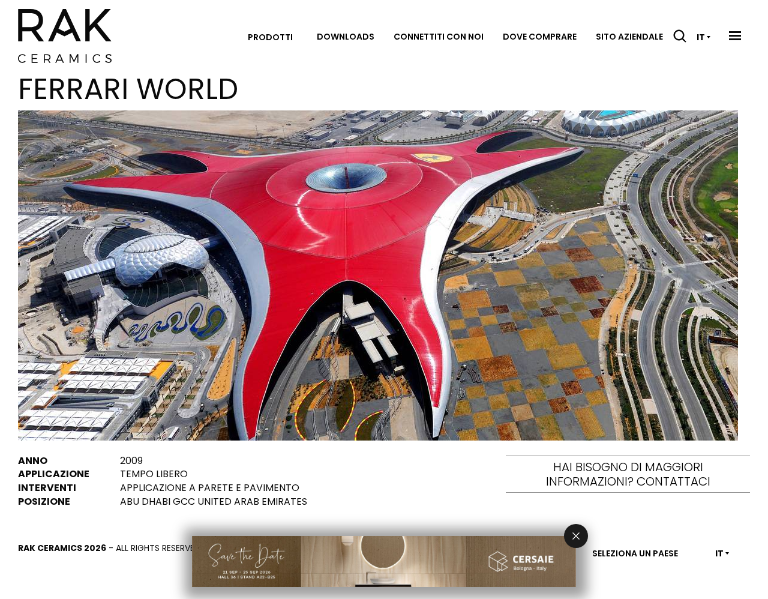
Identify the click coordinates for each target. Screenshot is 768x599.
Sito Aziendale (629, 37)
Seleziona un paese (635, 553)
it (701, 37)
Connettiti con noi (439, 37)
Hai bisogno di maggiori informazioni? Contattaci (628, 474)
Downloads (345, 37)
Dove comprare (540, 37)
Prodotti (270, 37)
